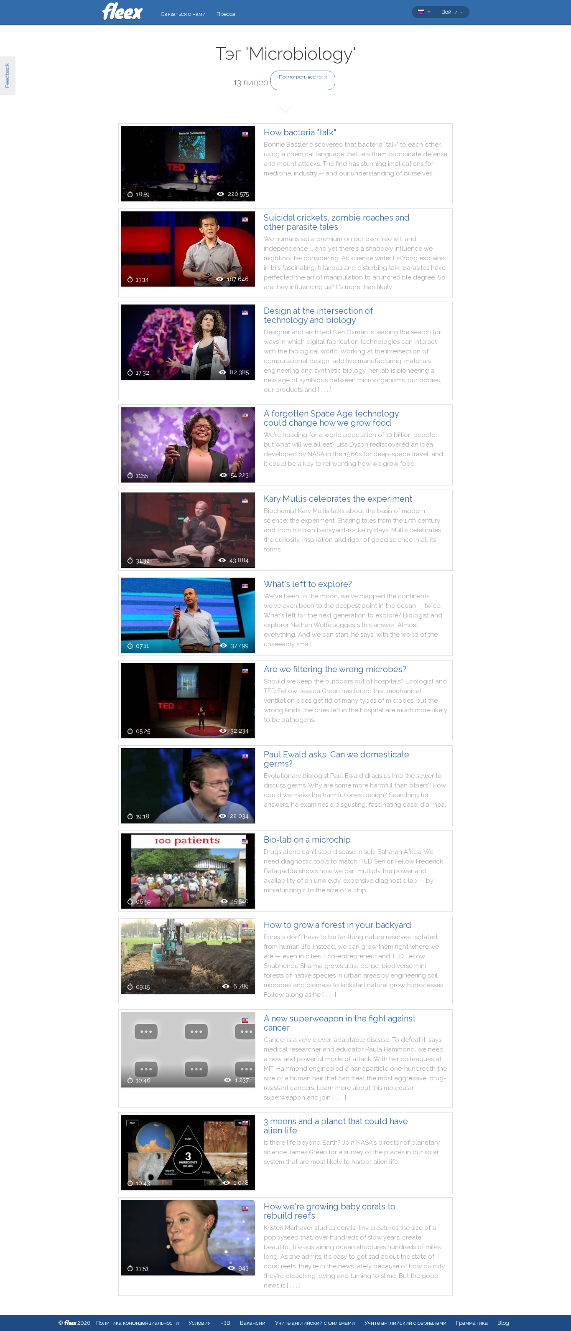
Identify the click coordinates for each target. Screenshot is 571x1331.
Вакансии (252, 1323)
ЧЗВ (225, 1323)
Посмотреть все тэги (303, 77)
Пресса (226, 14)
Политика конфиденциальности (137, 1323)
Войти (450, 12)
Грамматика (472, 1323)
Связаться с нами (183, 14)
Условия (200, 1323)
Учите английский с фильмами (315, 1323)
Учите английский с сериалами (405, 1323)
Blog (503, 1323)
